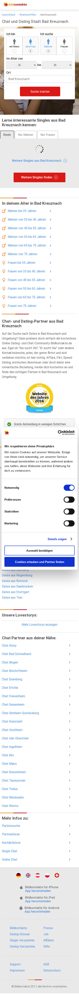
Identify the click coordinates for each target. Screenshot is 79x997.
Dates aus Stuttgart (15, 592)
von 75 (22, 254)
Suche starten (40, 91)
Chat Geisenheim (13, 704)
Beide (7, 135)
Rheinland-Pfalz (28, 14)
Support (15, 964)
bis (39, 65)
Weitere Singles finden (36, 177)
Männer (48, 46)
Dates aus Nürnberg (15, 570)
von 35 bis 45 (27, 219)
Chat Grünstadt (12, 721)
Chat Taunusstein (13, 780)
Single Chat (9, 851)
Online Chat (9, 859)
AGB (46, 964)
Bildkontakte (18, 928)
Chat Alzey (9, 645)
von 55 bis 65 (27, 237)
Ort (8, 72)
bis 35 (22, 211)
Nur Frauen (47, 135)
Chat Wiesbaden (13, 797)
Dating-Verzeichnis (22, 946)
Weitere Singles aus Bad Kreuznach (36, 160)
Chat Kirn (8, 755)
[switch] (69, 500)
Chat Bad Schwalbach (16, 654)
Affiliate (48, 940)
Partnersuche (11, 826)
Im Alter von (14, 58)
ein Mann (14, 46)
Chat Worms (10, 806)
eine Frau (30, 46)
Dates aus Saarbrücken (17, 586)
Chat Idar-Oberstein (15, 738)
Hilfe (46, 946)
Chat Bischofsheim (14, 671)
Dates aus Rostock (15, 581)
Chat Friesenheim (13, 696)
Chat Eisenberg (12, 679)
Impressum (17, 970)
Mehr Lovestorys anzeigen (39, 624)
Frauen (64, 46)
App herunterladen (38, 891)
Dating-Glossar (20, 934)
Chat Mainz (9, 763)
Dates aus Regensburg (17, 575)
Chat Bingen (10, 662)
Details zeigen (57, 539)
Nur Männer (25, 135)
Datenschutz (52, 970)
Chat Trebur (10, 789)
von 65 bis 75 (27, 245)
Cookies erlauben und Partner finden (39, 561)
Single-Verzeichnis (22, 940)
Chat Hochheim (12, 730)
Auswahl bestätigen (39, 550)
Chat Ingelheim (12, 747)
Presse (48, 928)
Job (46, 934)
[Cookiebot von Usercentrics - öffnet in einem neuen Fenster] (58, 432)
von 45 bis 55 (27, 228)
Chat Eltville (10, 688)
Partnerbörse (11, 834)
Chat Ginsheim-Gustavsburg (20, 713)
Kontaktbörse (11, 843)
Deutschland (8, 14)
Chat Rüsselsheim (14, 772)
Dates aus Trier (12, 597)
